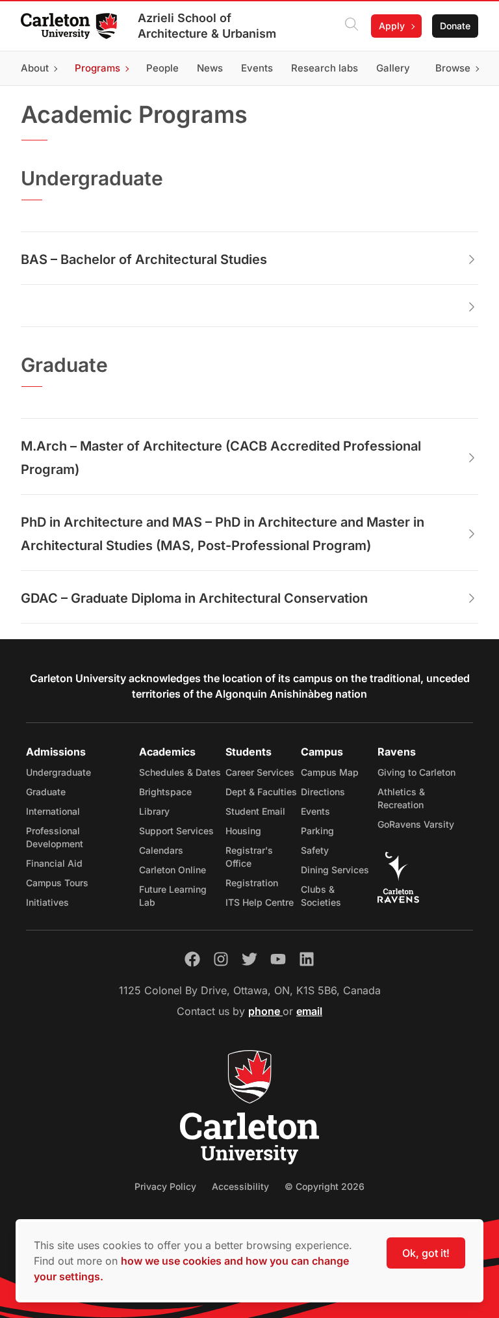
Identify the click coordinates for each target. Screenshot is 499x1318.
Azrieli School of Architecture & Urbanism (207, 25)
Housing (243, 830)
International (53, 811)
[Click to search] (351, 26)
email (309, 1011)
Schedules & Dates (180, 772)
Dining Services (335, 869)
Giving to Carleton (416, 772)
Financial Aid (54, 863)
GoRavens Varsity (415, 824)
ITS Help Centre (259, 902)
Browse (452, 68)
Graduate (46, 791)
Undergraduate (58, 772)
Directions (323, 791)
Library (154, 811)
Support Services (176, 830)
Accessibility (240, 1186)
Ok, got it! (426, 1252)
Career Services (259, 772)
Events (315, 811)
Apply (392, 25)
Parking (317, 830)
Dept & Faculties (261, 791)
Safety (315, 850)
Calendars (161, 850)
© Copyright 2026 (325, 1186)
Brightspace (165, 791)
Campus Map (330, 772)
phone (265, 1011)
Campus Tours (57, 882)
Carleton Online (172, 869)
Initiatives (47, 902)
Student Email (255, 811)
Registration (251, 882)
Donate (455, 25)
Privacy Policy (165, 1186)
